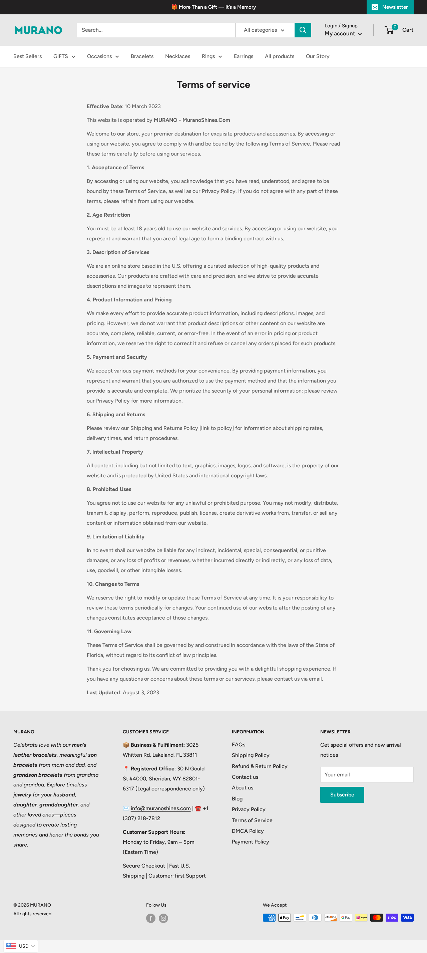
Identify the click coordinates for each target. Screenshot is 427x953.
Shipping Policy (251, 755)
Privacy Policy (249, 809)
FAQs (238, 744)
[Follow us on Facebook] (150, 918)
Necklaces (177, 56)
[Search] (303, 30)
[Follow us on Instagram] (163, 918)
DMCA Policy (248, 831)
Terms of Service (252, 820)
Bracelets (142, 56)
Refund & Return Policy (260, 766)
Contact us (245, 777)
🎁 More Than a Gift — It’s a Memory (213, 7)
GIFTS (60, 56)
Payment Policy (250, 842)
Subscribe (342, 794)
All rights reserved (32, 914)
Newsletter (395, 7)
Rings (208, 56)
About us (242, 787)
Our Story (318, 56)
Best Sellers (27, 56)
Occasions (99, 56)
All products (279, 56)
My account (341, 33)
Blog (237, 798)
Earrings (243, 56)
